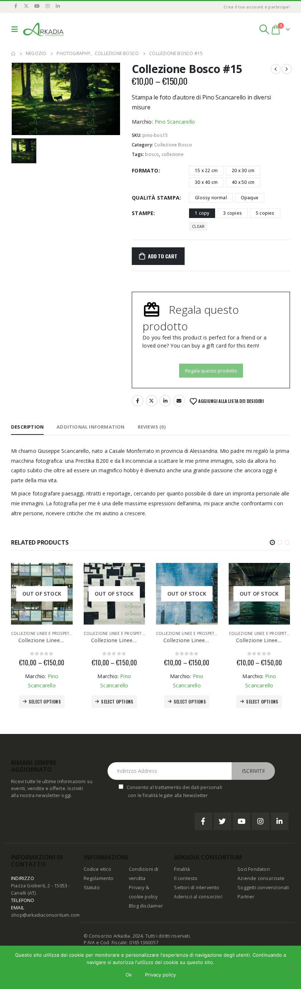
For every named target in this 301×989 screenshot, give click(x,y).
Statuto (92, 887)
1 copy (202, 213)
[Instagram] (47, 6)
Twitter (151, 401)
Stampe (142, 213)
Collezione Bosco (173, 145)
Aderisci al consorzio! (198, 897)
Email (179, 401)
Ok (129, 975)
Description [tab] (27, 426)
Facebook (138, 401)
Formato (145, 170)
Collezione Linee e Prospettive (44, 633)
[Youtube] (37, 6)
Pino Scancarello (175, 121)
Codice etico (97, 869)
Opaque (249, 197)
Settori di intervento (196, 887)
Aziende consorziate (260, 878)
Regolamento (99, 878)
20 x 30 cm (243, 170)
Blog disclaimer (146, 906)
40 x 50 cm (243, 182)
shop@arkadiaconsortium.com (45, 915)
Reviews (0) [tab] (152, 426)
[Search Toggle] (264, 29)
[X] (26, 6)
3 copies (232, 213)
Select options (45, 701)
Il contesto (185, 878)
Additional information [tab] (90, 426)
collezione (173, 154)
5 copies (265, 213)
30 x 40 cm (206, 182)
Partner (245, 897)
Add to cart (162, 256)
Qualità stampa (155, 197)
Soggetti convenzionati (263, 887)
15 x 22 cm (206, 170)
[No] (291, 967)
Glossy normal (211, 197)
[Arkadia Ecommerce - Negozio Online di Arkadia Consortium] (43, 29)
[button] (272, 542)
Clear (198, 226)
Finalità (182, 869)
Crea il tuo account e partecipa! (257, 7)
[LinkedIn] (58, 6)
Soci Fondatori (253, 869)
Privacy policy (160, 975)
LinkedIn (165, 401)
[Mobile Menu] (16, 29)
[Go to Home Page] (13, 54)
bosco (152, 154)
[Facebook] (16, 6)
